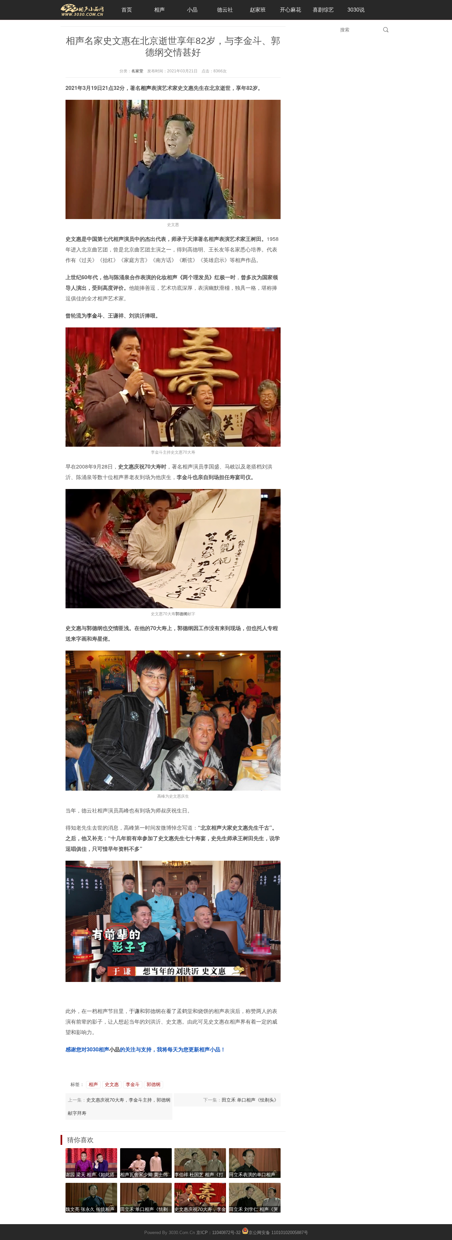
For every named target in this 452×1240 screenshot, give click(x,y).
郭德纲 (181, 613)
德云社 (225, 10)
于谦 (134, 1011)
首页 (126, 10)
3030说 (356, 10)
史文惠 (112, 1084)
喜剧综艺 (323, 10)
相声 (159, 10)
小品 (192, 10)
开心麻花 (290, 10)
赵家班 (258, 10)
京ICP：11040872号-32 (218, 1232)
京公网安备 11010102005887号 (278, 1232)
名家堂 (137, 71)
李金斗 (95, 315)
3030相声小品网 (82, 10)
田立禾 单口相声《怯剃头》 (250, 1100)
